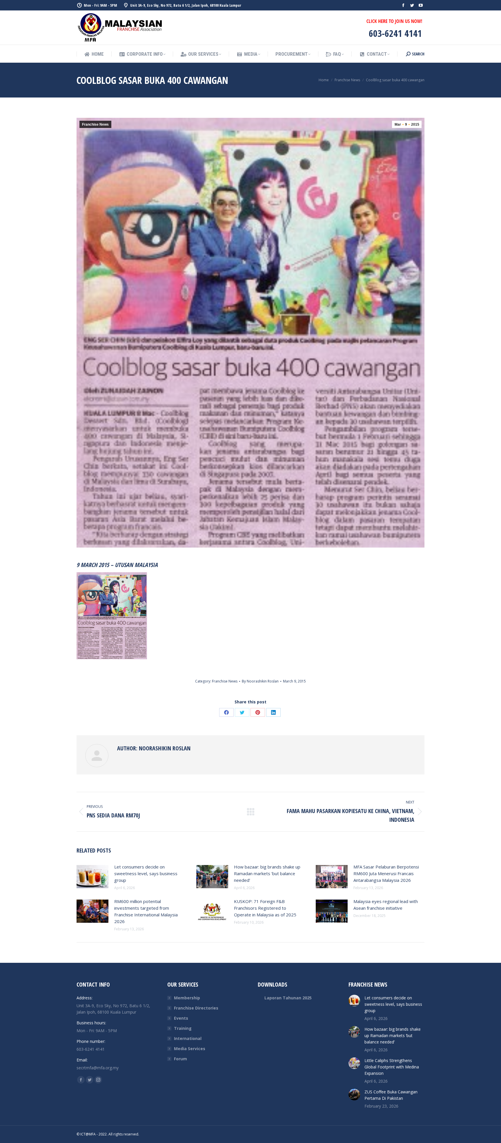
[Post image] (92, 876)
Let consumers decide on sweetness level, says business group (145, 873)
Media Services (189, 1048)
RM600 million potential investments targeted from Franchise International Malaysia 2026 (146, 911)
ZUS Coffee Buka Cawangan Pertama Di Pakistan (391, 1095)
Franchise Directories (196, 1008)
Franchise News (95, 124)
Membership (187, 998)
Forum (180, 1058)
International (188, 1038)
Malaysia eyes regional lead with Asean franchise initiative (385, 904)
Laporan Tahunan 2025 (288, 998)
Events (181, 1018)
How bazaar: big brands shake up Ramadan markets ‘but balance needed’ (267, 873)
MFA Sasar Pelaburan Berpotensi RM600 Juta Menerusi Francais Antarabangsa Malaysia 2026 (386, 873)
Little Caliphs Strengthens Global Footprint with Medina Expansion (391, 1067)
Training (183, 1028)
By (260, 681)
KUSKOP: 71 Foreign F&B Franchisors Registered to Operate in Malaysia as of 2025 (265, 908)
